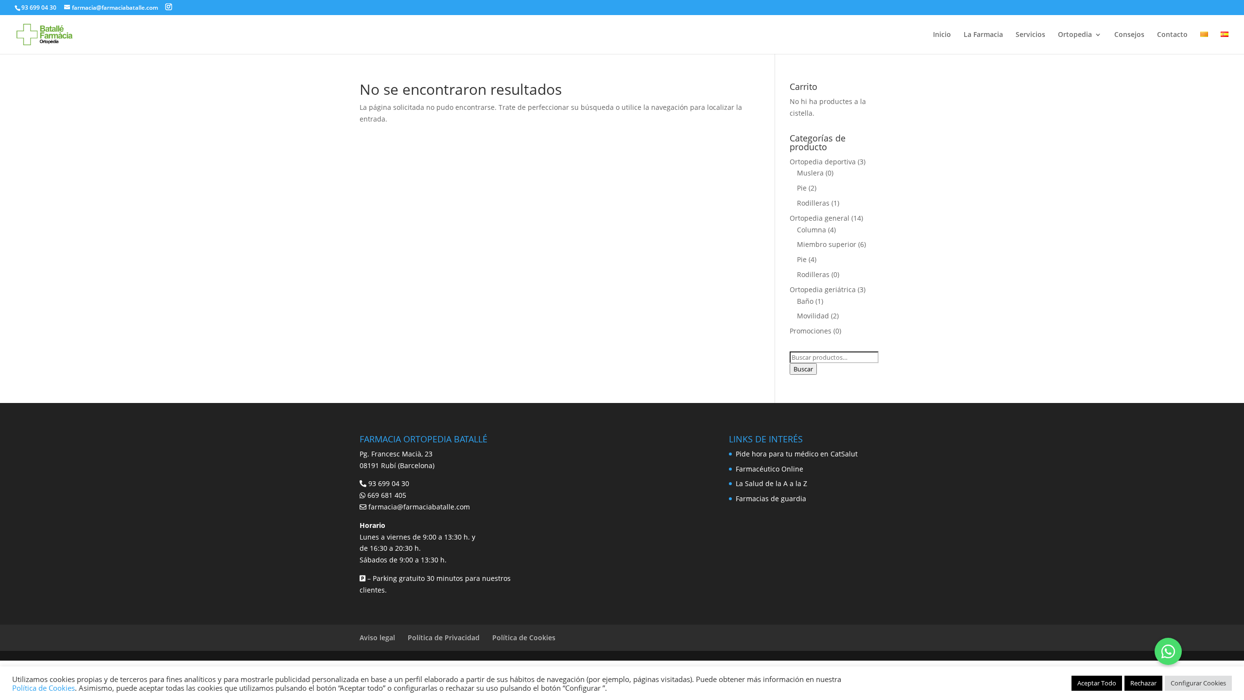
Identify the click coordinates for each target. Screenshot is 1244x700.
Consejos (1129, 35)
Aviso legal (377, 637)
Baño (805, 301)
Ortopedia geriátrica (823, 289)
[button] (1168, 651)
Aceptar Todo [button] (1096, 683)
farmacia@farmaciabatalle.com (419, 506)
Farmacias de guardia (771, 498)
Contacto (1172, 35)
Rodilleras (813, 203)
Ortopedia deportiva (823, 161)
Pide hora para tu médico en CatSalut (797, 453)
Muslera (810, 172)
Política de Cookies (523, 637)
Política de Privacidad (444, 637)
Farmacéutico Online (769, 468)
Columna (811, 229)
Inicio (942, 35)
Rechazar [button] (1143, 683)
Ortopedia (1075, 35)
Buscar (803, 369)
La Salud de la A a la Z (771, 483)
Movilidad (813, 315)
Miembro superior (826, 244)
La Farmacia (983, 35)
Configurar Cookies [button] (1198, 683)
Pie (802, 187)
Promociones (810, 330)
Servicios (1030, 35)
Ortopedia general (819, 218)
